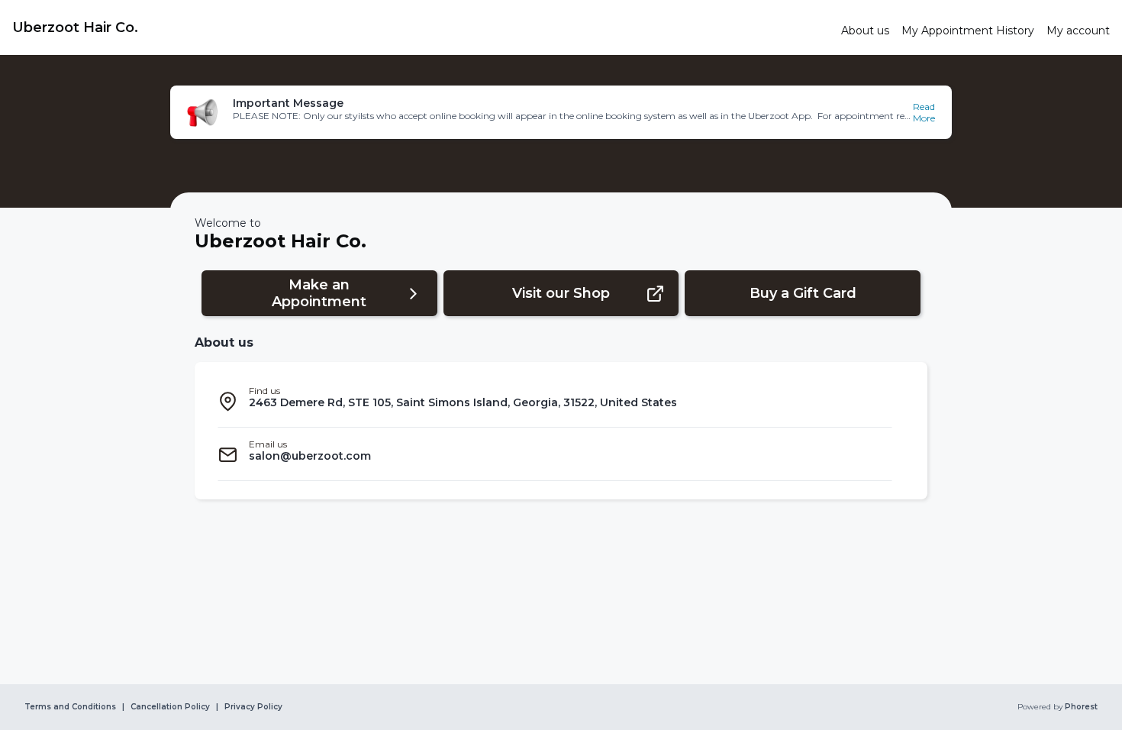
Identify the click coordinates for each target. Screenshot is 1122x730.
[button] (561, 112)
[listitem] (555, 401)
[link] (420, 27)
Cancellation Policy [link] (170, 707)
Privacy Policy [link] (253, 707)
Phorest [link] (1081, 707)
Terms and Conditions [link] (70, 707)
